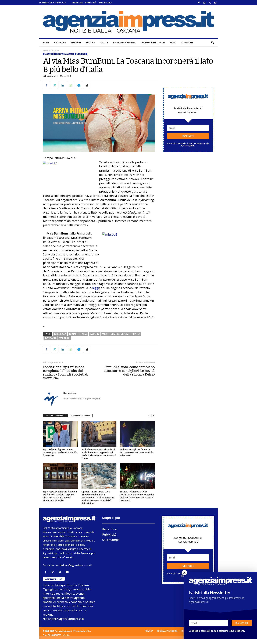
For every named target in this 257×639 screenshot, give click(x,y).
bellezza (60, 333)
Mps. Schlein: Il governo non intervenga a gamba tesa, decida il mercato (60, 452)
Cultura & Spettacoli (153, 42)
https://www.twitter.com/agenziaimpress (81, 398)
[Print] (86, 85)
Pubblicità (90, 2)
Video (173, 42)
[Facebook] (199, 2)
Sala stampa (105, 2)
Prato (135, 333)
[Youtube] (215, 2)
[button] (212, 42)
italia (83, 333)
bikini (72, 333)
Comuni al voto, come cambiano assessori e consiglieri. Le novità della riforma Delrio (129, 370)
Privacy (149, 631)
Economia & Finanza (124, 42)
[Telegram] (78, 85)
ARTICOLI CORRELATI (55, 415)
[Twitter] (210, 2)
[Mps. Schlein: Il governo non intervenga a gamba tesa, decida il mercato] (60, 434)
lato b (94, 333)
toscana (50, 338)
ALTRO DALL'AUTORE (80, 415)
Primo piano (81, 54)
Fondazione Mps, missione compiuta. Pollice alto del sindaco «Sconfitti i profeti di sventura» (65, 372)
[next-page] (153, 415)
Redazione (77, 2)
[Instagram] (204, 2)
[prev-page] (149, 415)
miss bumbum (119, 333)
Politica (90, 42)
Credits (66, 635)
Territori (76, 42)
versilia (64, 338)
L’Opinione (187, 42)
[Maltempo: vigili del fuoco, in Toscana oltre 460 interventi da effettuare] (137, 434)
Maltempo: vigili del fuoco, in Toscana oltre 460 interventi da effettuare (136, 452)
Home (46, 42)
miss (105, 333)
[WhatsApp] (70, 85)
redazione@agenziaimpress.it (74, 565)
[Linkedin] (62, 85)
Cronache (60, 42)
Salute (104, 42)
